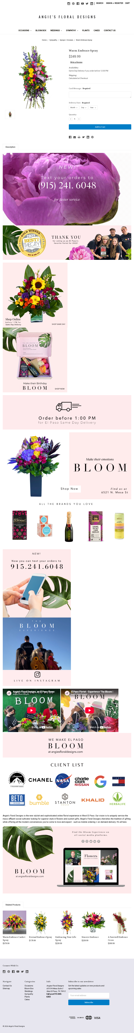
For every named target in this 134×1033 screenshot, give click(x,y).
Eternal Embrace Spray (40, 937)
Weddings (55, 30)
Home (44, 40)
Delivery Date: (79, 103)
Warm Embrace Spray (84, 40)
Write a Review (76, 62)
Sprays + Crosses (66, 40)
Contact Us (110, 30)
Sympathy (71, 30)
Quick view (14, 920)
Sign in (109, 3)
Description (10, 147)
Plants (86, 30)
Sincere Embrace (90, 937)
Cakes (97, 30)
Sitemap (6, 988)
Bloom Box (41, 30)
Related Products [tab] (13, 905)
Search (99, 3)
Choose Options (14, 925)
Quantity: (73, 114)
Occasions (24, 30)
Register (119, 3)
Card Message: (79, 88)
